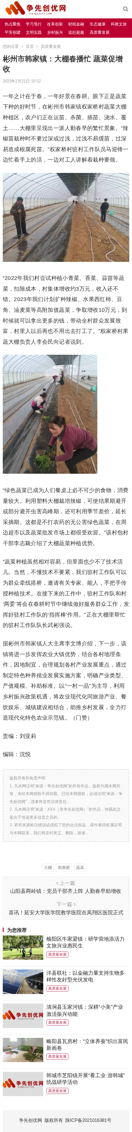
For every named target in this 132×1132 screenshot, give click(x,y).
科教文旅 (119, 24)
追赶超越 (76, 32)
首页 (30, 46)
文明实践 (34, 32)
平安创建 (13, 32)
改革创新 (55, 24)
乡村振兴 (55, 32)
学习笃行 (34, 24)
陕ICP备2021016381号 (88, 1120)
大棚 (48, 867)
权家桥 (64, 867)
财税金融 (76, 24)
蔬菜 (80, 867)
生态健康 (98, 24)
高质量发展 (100, 32)
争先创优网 (30, 1120)
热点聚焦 (13, 24)
